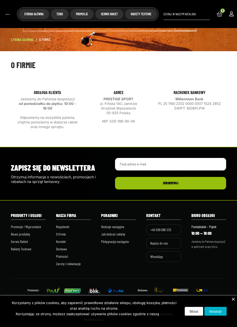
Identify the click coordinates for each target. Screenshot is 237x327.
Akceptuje (215, 311)
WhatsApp (156, 256)
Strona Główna (34, 14)
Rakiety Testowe (141, 14)
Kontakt (61, 241)
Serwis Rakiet (109, 14)
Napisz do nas (159, 243)
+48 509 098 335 (160, 229)
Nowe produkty (20, 234)
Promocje (82, 14)
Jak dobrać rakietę (113, 234)
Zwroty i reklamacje (68, 263)
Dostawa (61, 249)
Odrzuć (194, 311)
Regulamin (62, 226)
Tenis (59, 14)
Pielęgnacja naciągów (115, 241)
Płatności (62, 256)
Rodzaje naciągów (112, 226)
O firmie (61, 234)
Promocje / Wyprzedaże (26, 226)
